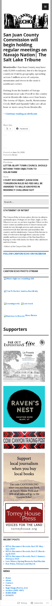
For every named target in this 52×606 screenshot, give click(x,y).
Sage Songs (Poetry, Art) (17, 588)
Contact (9, 583)
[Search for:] (26, 202)
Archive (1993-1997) (15, 590)
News (14, 155)
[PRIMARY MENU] (45, 6)
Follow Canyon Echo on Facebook (24, 253)
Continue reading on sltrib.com (21, 113)
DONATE (10, 595)
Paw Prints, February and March (20, 564)
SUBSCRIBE (11, 593)
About (8, 580)
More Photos (31, 315)
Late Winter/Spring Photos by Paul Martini (25, 561)
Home (8, 578)
